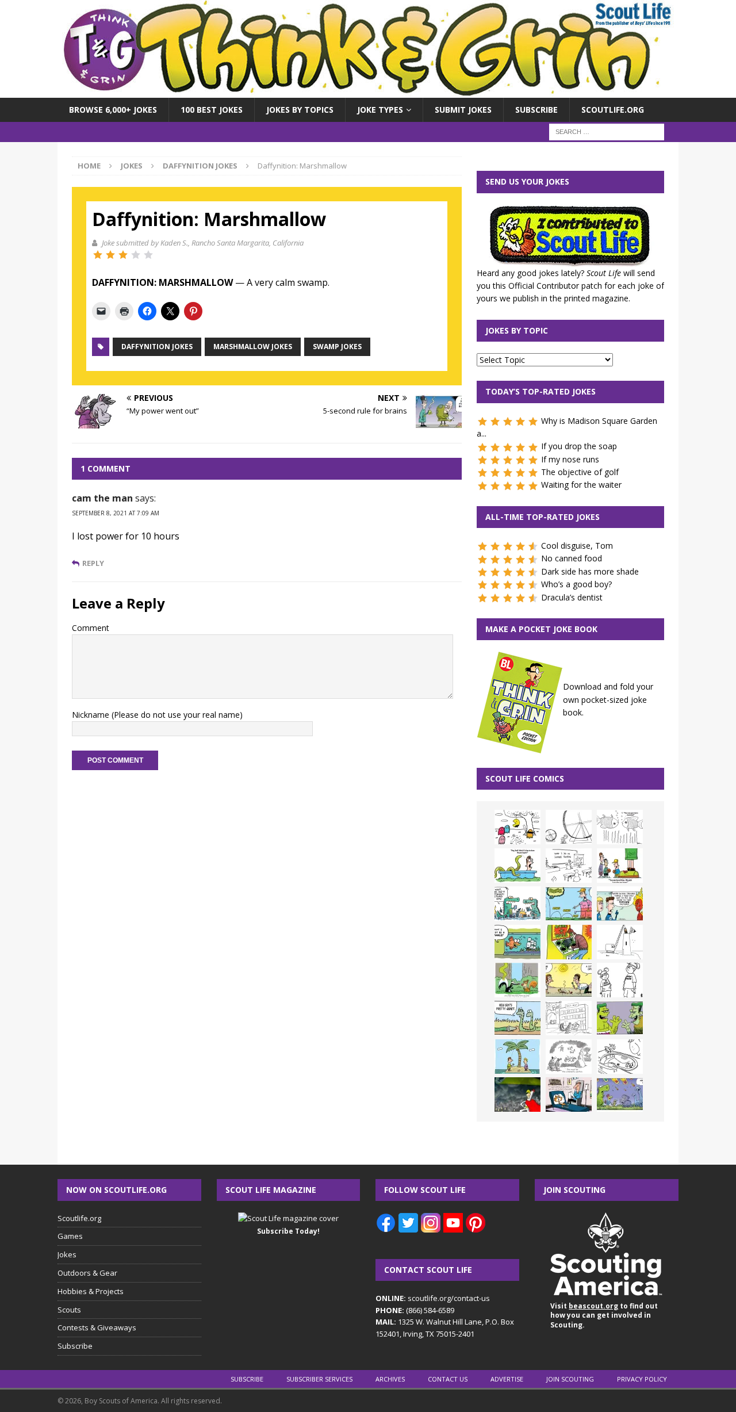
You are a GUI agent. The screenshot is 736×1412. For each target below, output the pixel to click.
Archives (390, 1379)
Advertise (506, 1379)
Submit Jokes (463, 109)
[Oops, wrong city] (517, 903)
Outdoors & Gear (87, 1273)
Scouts (69, 1309)
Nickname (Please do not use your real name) (157, 714)
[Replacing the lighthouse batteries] (620, 942)
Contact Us (447, 1379)
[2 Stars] (110, 255)
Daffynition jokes (157, 346)
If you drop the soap (579, 446)
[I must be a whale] (517, 942)
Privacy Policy (642, 1379)
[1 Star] (97, 255)
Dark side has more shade (590, 571)
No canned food (571, 558)
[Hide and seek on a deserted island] (517, 1056)
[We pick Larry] (620, 865)
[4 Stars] (135, 255)
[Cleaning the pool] (517, 865)
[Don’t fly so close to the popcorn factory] (620, 903)
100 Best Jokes (212, 109)
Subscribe (536, 109)
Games (70, 1236)
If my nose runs (570, 459)
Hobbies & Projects (90, 1291)
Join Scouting (570, 1379)
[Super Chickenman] (517, 1094)
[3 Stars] (123, 255)
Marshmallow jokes (252, 346)
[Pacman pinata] (517, 827)
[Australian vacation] (620, 827)
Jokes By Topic (516, 330)
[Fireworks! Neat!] (620, 1094)
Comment (90, 627)
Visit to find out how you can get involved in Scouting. (604, 1315)
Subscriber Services (319, 1379)
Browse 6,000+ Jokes (113, 109)
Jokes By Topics (300, 109)
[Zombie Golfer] (569, 903)
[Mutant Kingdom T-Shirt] (620, 980)
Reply (93, 563)
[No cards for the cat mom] (569, 1094)
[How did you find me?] (517, 980)
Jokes (132, 165)
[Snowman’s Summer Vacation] (569, 865)
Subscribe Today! (288, 1231)
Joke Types (380, 109)
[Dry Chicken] (569, 980)
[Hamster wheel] (569, 827)
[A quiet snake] (517, 1018)
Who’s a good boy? (576, 584)
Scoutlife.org (612, 109)
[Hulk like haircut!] (620, 1018)
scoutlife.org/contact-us (432, 1298)
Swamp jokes (337, 346)
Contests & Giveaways (96, 1327)
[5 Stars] (148, 255)
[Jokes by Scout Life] (367, 91)
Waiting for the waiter (581, 484)
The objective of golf (580, 471)
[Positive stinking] (569, 1018)
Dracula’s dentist (572, 597)
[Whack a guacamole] (569, 942)
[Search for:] (606, 131)
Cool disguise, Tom (577, 545)
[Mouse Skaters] (620, 1056)
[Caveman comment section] (569, 1056)
